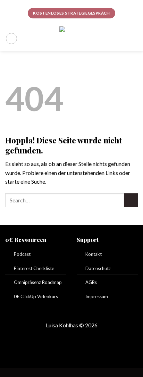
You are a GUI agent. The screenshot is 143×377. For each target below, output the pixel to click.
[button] (11, 38)
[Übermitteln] (131, 200)
